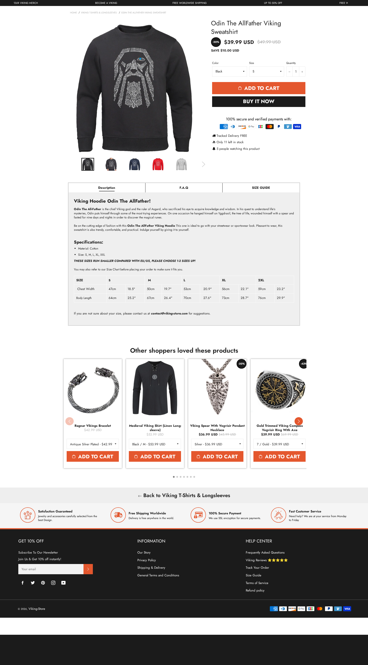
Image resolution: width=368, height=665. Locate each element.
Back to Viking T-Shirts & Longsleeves (186, 495)
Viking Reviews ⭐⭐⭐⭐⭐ (267, 560)
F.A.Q (184, 187)
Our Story (144, 552)
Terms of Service (257, 583)
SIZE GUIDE (261, 187)
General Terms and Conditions (158, 575)
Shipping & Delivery (151, 567)
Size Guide (253, 575)
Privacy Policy (146, 560)
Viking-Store (37, 608)
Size (251, 63)
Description (106, 187)
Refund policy (255, 590)
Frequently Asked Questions (265, 552)
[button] (298, 421)
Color (215, 63)
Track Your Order (257, 567)
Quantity (291, 63)
